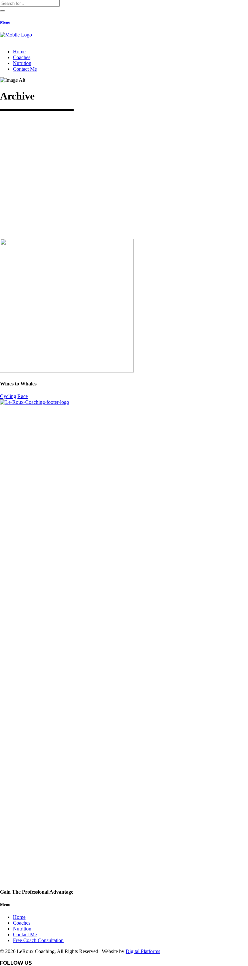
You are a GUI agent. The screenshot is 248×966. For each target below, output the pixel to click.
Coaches (21, 923)
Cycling (8, 396)
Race (22, 396)
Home (19, 917)
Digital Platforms (143, 951)
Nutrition (22, 928)
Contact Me (25, 934)
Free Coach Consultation (38, 940)
